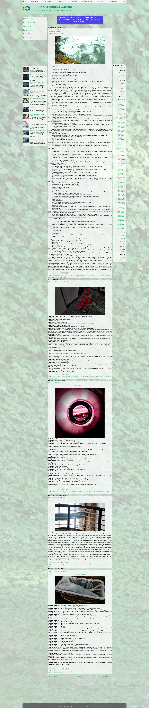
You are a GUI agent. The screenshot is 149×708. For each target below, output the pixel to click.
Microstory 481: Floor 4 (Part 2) (121, 212)
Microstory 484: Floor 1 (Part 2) (57, 383)
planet (89, 275)
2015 (122, 67)
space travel (54, 277)
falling (90, 491)
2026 (122, 259)
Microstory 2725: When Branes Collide (37, 82)
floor (82, 564)
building (59, 376)
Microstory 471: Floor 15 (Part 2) (121, 154)
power (98, 275)
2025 (122, 257)
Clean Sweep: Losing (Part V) (121, 174)
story (100, 564)
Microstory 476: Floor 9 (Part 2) (121, 183)
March (122, 78)
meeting (80, 376)
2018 (122, 238)
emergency (73, 491)
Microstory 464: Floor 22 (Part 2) (121, 104)
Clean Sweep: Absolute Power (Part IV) (121, 113)
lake (75, 275)
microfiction (85, 376)
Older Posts (107, 676)
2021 (122, 246)
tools (49, 378)
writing (49, 566)
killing (71, 275)
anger (53, 275)
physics (96, 376)
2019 (122, 241)
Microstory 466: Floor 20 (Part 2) (121, 123)
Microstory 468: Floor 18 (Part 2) (121, 131)
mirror (78, 275)
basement (54, 376)
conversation (63, 671)
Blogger (89, 707)
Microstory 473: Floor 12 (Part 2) (121, 162)
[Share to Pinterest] (68, 273)
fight (83, 671)
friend (65, 275)
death (59, 275)
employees (68, 376)
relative (102, 275)
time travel (60, 277)
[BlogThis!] (63, 273)
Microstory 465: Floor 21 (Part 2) (121, 108)
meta (85, 564)
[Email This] (61, 273)
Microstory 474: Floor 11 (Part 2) (121, 166)
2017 (122, 236)
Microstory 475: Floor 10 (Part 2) (121, 170)
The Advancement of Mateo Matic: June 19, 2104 (121, 119)
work (56, 378)
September (121, 94)
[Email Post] (58, 273)
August (122, 91)
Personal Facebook (29, 22)
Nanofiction (27, 26)
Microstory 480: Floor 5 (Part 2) (121, 199)
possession (94, 275)
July (122, 88)
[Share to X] (65, 273)
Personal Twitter (28, 34)
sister (49, 277)
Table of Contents (80, 285)
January (122, 72)
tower (52, 378)
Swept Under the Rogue (54, 30)
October (122, 96)
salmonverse (108, 275)
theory (63, 493)
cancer (58, 671)
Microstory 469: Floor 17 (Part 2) (121, 134)
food (86, 671)
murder (85, 275)
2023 (122, 251)
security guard (58, 493)
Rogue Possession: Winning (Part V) (121, 202)
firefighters (95, 491)
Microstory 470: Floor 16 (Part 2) (121, 138)
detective (64, 491)
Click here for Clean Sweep (55, 31)
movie (81, 275)
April (122, 80)
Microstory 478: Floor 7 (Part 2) (121, 191)
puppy (106, 671)
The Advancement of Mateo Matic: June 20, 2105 (121, 150)
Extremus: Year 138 (34, 67)
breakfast (54, 671)
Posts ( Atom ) (58, 680)
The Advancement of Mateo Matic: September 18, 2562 (37, 99)
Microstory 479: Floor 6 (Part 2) (121, 195)
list (91, 671)
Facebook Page (28, 18)
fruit (89, 671)
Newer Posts (53, 676)
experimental (74, 376)
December (121, 101)
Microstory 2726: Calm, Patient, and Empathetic (38, 138)
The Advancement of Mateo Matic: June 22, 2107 (121, 207)
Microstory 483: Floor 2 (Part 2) (57, 498)
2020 (122, 244)
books (56, 564)
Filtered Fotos (27, 38)
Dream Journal (28, 30)
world (64, 277)
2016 (122, 70)
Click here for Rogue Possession (56, 33)
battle (56, 275)
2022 (122, 249)
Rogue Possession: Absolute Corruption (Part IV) (121, 144)
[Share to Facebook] (67, 273)
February (121, 75)
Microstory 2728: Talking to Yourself (38, 123)
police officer (51, 493)
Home (80, 676)
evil (63, 275)
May (122, 83)
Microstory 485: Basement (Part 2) (58, 282)
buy (60, 564)
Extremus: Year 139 (34, 107)
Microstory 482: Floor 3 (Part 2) (57, 571)
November (121, 99)
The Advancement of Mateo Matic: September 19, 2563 (37, 114)
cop (57, 491)
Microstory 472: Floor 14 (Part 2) (121, 158)
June (122, 86)
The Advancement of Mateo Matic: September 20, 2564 (37, 91)
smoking (55, 672)
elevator (69, 491)
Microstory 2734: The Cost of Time (38, 74)
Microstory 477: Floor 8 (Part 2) (121, 187)
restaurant (50, 672)
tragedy (60, 672)
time (104, 376)
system (100, 376)
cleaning (63, 376)
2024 (122, 254)
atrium (53, 564)
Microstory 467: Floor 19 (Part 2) (121, 127)
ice (68, 275)
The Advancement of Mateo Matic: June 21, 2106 (121, 179)
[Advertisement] (87, 693)
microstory (91, 376)
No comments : (52, 273)
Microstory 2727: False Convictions (38, 130)
